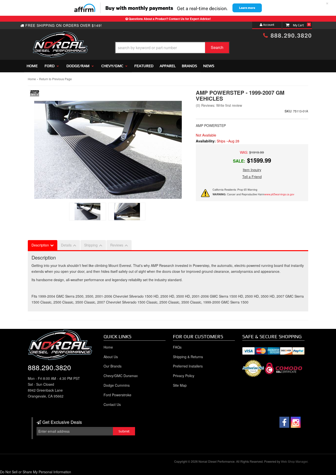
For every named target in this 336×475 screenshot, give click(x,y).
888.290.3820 (290, 35)
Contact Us (112, 404)
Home (32, 65)
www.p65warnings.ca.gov (279, 194)
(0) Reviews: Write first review (219, 105)
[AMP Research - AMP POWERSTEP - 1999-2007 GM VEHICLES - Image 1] (87, 211)
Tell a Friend (252, 176)
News (208, 65)
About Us (111, 356)
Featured (143, 65)
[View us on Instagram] (296, 422)
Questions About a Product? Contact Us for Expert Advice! (170, 18)
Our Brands (113, 366)
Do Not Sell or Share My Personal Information (35, 471)
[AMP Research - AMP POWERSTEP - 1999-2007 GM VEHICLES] (34, 94)
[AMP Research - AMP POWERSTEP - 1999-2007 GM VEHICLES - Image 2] (127, 211)
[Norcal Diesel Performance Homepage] (60, 36)
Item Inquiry (252, 169)
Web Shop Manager (294, 461)
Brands (189, 65)
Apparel (168, 65)
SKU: (288, 111)
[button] (172, 47)
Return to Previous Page (55, 79)
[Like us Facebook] (284, 422)
